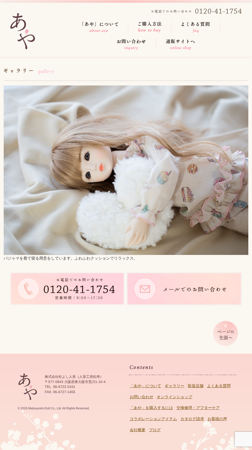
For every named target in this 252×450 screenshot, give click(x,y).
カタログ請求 (192, 419)
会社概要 (137, 430)
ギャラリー (174, 386)
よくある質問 (219, 386)
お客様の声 (217, 419)
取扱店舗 (196, 386)
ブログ (155, 430)
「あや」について (145, 386)
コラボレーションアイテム (153, 419)
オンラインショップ (174, 397)
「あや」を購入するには (151, 408)
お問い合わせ (141, 397)
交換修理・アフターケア (198, 408)
